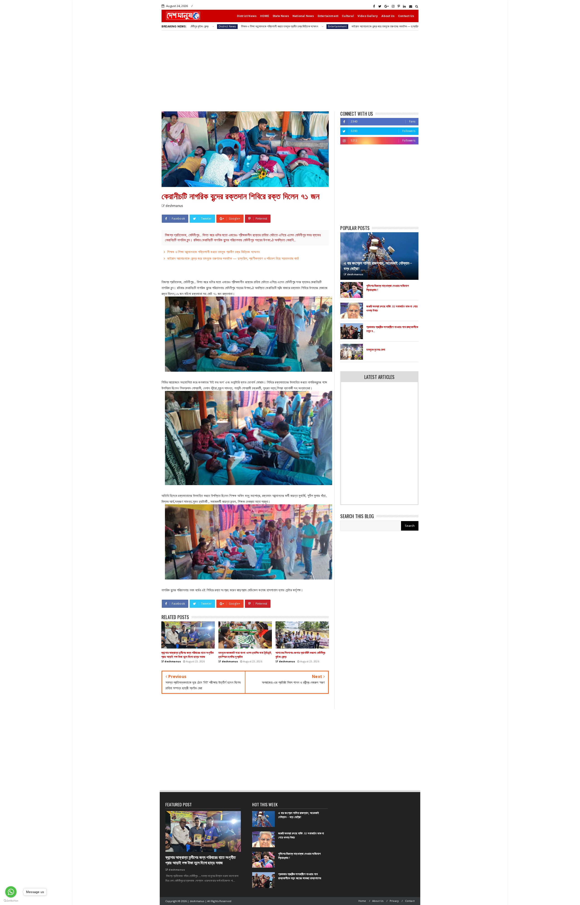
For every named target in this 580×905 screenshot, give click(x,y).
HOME (264, 16)
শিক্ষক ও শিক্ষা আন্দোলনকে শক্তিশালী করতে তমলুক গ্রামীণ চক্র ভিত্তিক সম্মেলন (220, 26)
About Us (387, 16)
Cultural (348, 16)
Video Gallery (368, 16)
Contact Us (406, 16)
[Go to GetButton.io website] (11, 900)
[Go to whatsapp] (11, 892)
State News (281, 16)
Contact (410, 901)
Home (362, 901)
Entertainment (328, 16)
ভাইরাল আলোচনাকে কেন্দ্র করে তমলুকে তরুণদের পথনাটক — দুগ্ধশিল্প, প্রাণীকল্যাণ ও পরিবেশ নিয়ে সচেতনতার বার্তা (348, 26)
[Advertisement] (290, 70)
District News (247, 16)
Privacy (394, 901)
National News (303, 16)
